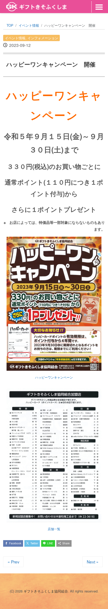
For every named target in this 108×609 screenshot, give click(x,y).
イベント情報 (15, 37)
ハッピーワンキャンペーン (54, 377)
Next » (93, 561)
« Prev (13, 561)
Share (66, 543)
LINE (49, 543)
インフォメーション (43, 37)
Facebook (14, 543)
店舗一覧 (54, 529)
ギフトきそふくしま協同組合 (46, 591)
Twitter (34, 543)
